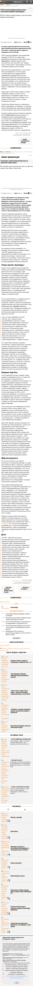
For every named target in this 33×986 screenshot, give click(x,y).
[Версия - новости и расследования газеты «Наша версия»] (5, 2)
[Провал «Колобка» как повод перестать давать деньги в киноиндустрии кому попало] (5, 831)
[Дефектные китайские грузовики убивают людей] (5, 863)
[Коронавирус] (5, 607)
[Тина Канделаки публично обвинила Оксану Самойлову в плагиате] (5, 675)
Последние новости (16, 611)
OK (16, 982)
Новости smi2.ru (5, 601)
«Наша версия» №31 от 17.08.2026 (24, 580)
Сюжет (16, 604)
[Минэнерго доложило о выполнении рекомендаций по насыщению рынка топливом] (5, 848)
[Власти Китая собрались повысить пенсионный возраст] (5, 726)
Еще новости (16, 638)
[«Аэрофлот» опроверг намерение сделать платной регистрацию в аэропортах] (5, 711)
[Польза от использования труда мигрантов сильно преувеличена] (5, 876)
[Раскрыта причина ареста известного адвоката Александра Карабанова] (5, 908)
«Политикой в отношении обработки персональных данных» (16, 977)
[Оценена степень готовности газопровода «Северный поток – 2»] (5, 661)
